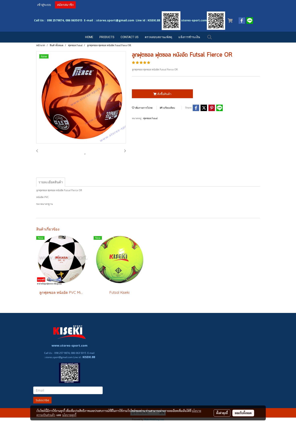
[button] (209, 37)
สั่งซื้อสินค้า (163, 94)
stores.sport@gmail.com (59, 357)
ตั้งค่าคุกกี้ (222, 413)
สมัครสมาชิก (65, 5)
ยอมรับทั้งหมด (243, 413)
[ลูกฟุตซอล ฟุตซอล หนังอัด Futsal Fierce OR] (81, 97)
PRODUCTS (106, 37)
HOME (89, 37)
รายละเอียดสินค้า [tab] (50, 182)
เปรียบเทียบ (168, 107)
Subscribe (42, 400)
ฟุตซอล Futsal (150, 118)
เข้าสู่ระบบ (44, 5)
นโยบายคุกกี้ (69, 415)
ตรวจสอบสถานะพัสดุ (158, 37)
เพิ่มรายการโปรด (143, 107)
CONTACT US (130, 37)
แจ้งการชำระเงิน (189, 37)
